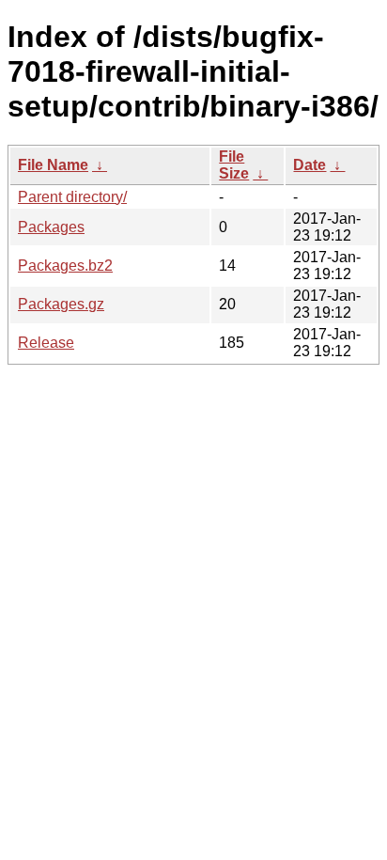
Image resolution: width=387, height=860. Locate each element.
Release (46, 343)
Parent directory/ (72, 197)
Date (309, 165)
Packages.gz (61, 304)
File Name (53, 165)
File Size (234, 165)
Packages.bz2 (65, 266)
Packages (51, 227)
